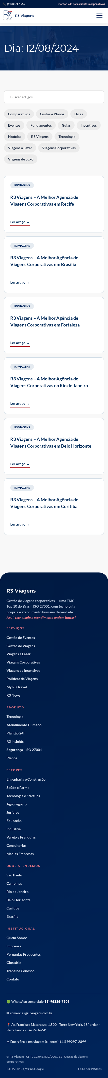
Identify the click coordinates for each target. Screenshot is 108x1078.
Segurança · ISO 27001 (24, 750)
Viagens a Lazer (19, 654)
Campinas (14, 883)
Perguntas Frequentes (24, 954)
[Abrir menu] (99, 15)
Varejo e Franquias (21, 837)
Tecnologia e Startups (23, 796)
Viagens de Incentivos (23, 671)
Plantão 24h (16, 733)
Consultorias (16, 846)
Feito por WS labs (89, 1068)
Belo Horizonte (18, 900)
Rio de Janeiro (18, 892)
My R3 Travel (17, 687)
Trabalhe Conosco (20, 971)
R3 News (13, 695)
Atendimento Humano (24, 725)
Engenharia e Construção (26, 779)
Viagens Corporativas (23, 662)
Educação (14, 821)
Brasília (12, 917)
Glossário (14, 963)
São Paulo (14, 875)
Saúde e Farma (18, 788)
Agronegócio (17, 804)
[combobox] (54, 97)
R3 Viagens (22, 185)
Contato (13, 979)
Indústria (14, 829)
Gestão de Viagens (21, 646)
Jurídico (13, 812)
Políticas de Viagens (22, 679)
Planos (12, 758)
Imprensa (14, 946)
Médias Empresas (20, 854)
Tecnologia (15, 717)
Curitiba (13, 908)
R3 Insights (15, 741)
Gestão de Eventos (21, 638)
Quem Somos (17, 938)
